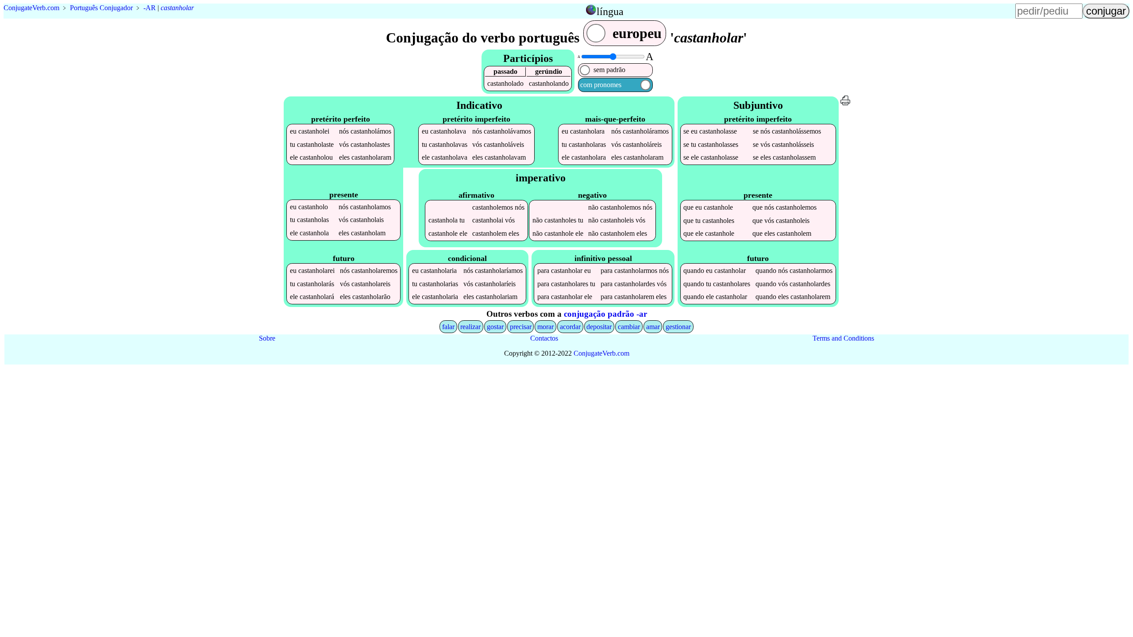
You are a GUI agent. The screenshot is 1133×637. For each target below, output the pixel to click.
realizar (470, 326)
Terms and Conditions (843, 338)
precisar (521, 326)
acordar (570, 326)
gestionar (678, 326)
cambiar (629, 326)
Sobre (267, 338)
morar (545, 326)
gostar (495, 326)
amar (653, 326)
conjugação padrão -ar (605, 313)
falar (448, 326)
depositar (599, 326)
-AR (149, 8)
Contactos (544, 338)
